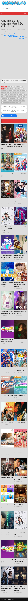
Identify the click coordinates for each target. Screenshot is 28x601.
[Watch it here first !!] (14, 3)
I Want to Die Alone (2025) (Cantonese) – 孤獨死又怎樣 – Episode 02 (6, 228)
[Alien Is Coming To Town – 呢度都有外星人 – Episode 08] (7, 520)
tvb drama (16, 100)
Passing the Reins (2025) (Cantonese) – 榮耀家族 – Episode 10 (6, 451)
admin (3, 29)
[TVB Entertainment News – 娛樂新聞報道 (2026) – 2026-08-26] (7, 329)
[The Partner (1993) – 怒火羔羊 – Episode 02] (20, 411)
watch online (18, 102)
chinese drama (14, 88)
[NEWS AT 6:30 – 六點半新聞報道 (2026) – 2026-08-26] (7, 385)
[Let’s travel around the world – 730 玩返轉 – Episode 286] (7, 244)
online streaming (13, 98)
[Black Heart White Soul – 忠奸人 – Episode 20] (7, 467)
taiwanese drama (9, 100)
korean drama (5, 94)
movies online (12, 94)
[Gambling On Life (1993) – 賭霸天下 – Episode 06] (20, 467)
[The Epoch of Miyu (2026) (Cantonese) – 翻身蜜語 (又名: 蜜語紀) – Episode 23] (7, 133)
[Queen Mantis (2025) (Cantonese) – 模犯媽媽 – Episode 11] (20, 329)
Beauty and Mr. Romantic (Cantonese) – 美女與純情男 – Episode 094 (20, 284)
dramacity (7, 90)
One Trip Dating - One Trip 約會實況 (15, 86)
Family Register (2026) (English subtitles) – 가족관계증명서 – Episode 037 (20, 588)
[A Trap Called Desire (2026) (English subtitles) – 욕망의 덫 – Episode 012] (7, 575)
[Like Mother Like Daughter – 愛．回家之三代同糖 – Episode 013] (20, 133)
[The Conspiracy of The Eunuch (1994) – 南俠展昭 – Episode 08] (7, 411)
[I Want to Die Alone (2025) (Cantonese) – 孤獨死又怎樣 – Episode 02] (7, 216)
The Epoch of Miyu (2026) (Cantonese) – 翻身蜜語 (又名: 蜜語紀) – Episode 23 (7, 146)
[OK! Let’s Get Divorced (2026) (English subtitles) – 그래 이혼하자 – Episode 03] (7, 300)
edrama (12, 90)
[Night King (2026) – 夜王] (20, 494)
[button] (14, 81)
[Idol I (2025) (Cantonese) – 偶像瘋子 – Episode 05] (20, 300)
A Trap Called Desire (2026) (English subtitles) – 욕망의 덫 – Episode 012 (7, 588)
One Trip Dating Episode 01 (14, 96)
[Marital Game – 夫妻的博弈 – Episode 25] (20, 189)
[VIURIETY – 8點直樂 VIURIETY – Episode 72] (7, 358)
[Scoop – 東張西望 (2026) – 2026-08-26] (20, 385)
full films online (19, 90)
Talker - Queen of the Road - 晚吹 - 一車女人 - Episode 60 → (14, 110)
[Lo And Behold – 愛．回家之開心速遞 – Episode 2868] (20, 162)
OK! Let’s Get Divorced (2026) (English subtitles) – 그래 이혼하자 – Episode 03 (7, 313)
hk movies (16, 92)
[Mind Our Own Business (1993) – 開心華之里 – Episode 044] (20, 438)
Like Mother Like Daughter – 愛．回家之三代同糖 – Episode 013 (20, 146)
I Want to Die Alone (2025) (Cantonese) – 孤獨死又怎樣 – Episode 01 (20, 532)
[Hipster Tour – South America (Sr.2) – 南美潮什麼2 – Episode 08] (20, 358)
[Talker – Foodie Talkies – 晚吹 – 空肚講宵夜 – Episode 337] (20, 216)
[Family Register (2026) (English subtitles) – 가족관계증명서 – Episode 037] (20, 575)
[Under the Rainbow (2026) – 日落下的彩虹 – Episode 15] (7, 162)
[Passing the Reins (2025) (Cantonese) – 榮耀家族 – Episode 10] (7, 438)
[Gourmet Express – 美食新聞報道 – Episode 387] (7, 271)
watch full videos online (7, 102)
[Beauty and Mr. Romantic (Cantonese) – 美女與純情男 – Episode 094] (20, 271)
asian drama (7, 88)
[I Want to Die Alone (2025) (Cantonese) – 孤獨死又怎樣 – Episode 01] (20, 520)
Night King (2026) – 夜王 (18, 504)
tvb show (22, 100)
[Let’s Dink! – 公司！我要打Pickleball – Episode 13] (20, 244)
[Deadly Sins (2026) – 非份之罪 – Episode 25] (7, 189)
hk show (22, 92)
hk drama (11, 92)
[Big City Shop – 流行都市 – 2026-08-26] (7, 494)
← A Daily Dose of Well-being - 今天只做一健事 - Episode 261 (14, 107)
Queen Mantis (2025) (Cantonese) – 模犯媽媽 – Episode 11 (19, 342)
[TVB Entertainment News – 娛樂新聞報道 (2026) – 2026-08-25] (7, 549)
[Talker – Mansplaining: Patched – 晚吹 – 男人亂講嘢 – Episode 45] (20, 549)
